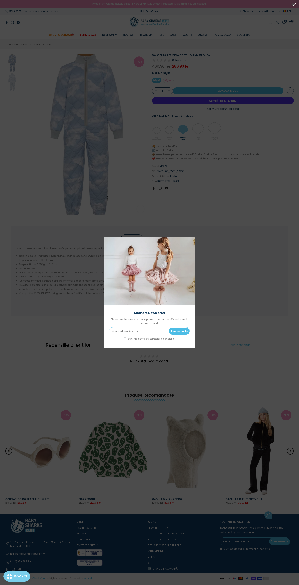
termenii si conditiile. (162, 338)
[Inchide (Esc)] (294, 4)
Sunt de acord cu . (152, 338)
